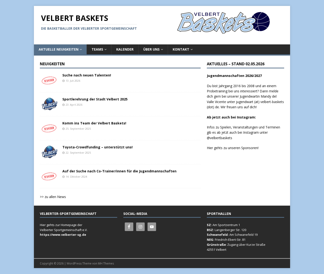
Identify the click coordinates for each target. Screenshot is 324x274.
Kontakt (181, 49)
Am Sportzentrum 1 (226, 225)
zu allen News (55, 196)
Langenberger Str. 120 (230, 230)
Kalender (125, 49)
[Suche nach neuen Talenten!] (49, 84)
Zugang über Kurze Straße (246, 244)
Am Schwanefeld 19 (243, 234)
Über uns (151, 49)
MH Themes (106, 263)
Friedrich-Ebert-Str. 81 (230, 239)
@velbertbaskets (219, 138)
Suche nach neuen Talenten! (86, 75)
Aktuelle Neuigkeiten (59, 49)
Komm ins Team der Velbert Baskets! (94, 123)
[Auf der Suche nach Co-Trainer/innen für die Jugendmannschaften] (49, 180)
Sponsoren (249, 148)
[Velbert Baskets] (224, 31)
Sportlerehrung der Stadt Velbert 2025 (95, 99)
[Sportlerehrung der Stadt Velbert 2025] (49, 108)
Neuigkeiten (52, 63)
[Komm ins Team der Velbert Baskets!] (49, 132)
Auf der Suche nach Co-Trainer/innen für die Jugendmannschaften (119, 171)
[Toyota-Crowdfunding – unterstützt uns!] (49, 156)
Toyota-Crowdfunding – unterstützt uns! (97, 147)
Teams (97, 49)
